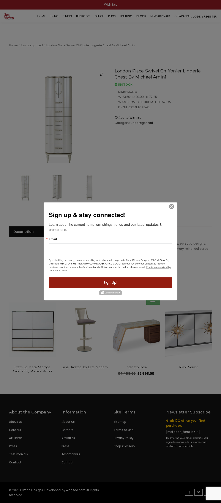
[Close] (171, 206)
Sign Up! (110, 282)
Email (53, 238)
